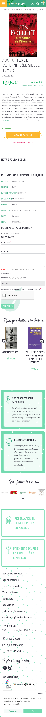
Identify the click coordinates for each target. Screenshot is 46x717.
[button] (4, 341)
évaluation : (5, 274)
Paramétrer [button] (13, 711)
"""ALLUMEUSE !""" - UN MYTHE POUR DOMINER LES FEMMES (35, 357)
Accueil (6, 10)
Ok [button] (33, 711)
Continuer (8, 306)
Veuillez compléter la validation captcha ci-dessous (20, 289)
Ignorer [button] (40, 693)
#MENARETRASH (11, 352)
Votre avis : (5, 251)
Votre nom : (5, 242)
